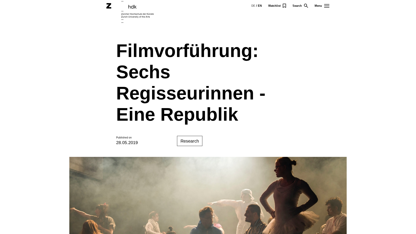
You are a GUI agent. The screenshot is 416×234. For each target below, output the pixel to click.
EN (260, 5)
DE (253, 5)
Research (189, 141)
